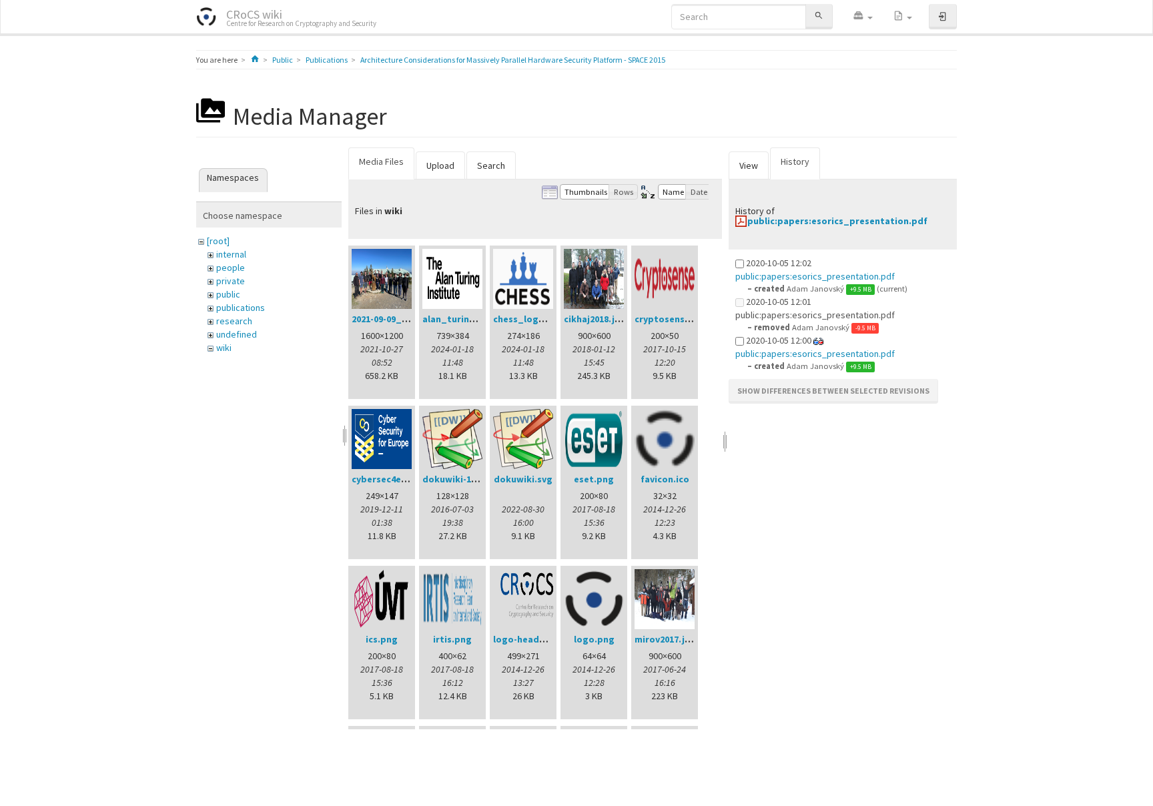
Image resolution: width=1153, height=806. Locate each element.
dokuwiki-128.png (461, 479)
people (230, 268)
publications (240, 308)
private (230, 281)
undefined (236, 334)
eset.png (594, 479)
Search (491, 165)
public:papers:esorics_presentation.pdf (837, 221)
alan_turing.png (458, 319)
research (234, 321)
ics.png (382, 639)
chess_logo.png (528, 319)
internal (231, 254)
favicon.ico (665, 479)
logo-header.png (530, 639)
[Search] (818, 16)
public (228, 294)
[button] (863, 16)
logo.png (594, 639)
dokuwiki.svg (523, 479)
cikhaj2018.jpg (595, 319)
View (748, 165)
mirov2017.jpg (666, 639)
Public (282, 60)
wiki (224, 348)
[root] (218, 241)
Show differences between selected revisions (833, 391)
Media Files (381, 161)
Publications (327, 60)
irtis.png (452, 639)
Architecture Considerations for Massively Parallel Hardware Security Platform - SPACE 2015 (512, 60)
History (795, 161)
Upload (440, 165)
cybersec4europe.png (400, 479)
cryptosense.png (672, 319)
